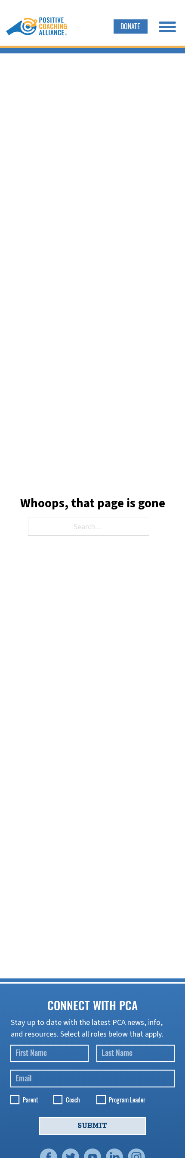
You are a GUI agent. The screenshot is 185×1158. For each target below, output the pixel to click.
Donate (130, 26)
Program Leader (127, 1100)
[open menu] (167, 26)
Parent (30, 1100)
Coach (73, 1100)
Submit (92, 1125)
